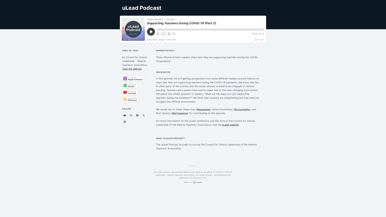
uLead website (230, 124)
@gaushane (203, 109)
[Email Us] (124, 121)
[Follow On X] (143, 115)
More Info (171, 40)
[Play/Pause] (133, 29)
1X (163, 34)
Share (162, 40)
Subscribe (152, 40)
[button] (210, 29)
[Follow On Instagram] (131, 115)
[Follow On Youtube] (124, 115)
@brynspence (180, 113)
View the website (132, 68)
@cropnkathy (242, 109)
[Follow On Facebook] (137, 115)
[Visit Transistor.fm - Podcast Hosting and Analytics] (259, 39)
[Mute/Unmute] (173, 33)
